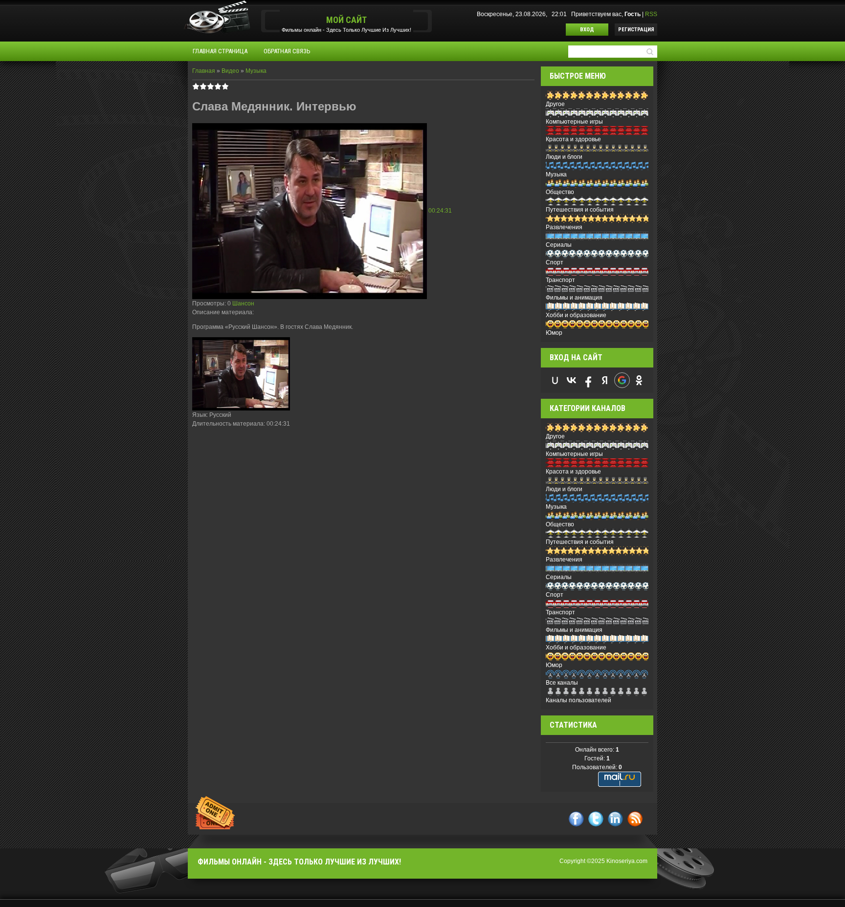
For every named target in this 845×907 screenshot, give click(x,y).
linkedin (615, 818)
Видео (230, 70)
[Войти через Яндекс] (605, 380)
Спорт (554, 262)
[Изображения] (241, 373)
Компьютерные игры (574, 121)
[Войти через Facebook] (588, 380)
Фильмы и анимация (574, 297)
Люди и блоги (564, 156)
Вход (587, 29)
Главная (203, 70)
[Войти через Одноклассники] (639, 380)
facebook (576, 818)
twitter (595, 818)
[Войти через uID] (555, 380)
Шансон (243, 303)
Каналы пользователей (578, 700)
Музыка (256, 70)
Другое (555, 104)
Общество (560, 192)
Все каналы (562, 682)
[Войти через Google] (622, 380)
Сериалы (559, 244)
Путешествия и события (580, 209)
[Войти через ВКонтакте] (571, 380)
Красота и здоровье (573, 139)
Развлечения (564, 227)
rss (635, 818)
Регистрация (636, 29)
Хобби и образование (576, 315)
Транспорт (560, 280)
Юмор (554, 332)
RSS (651, 14)
